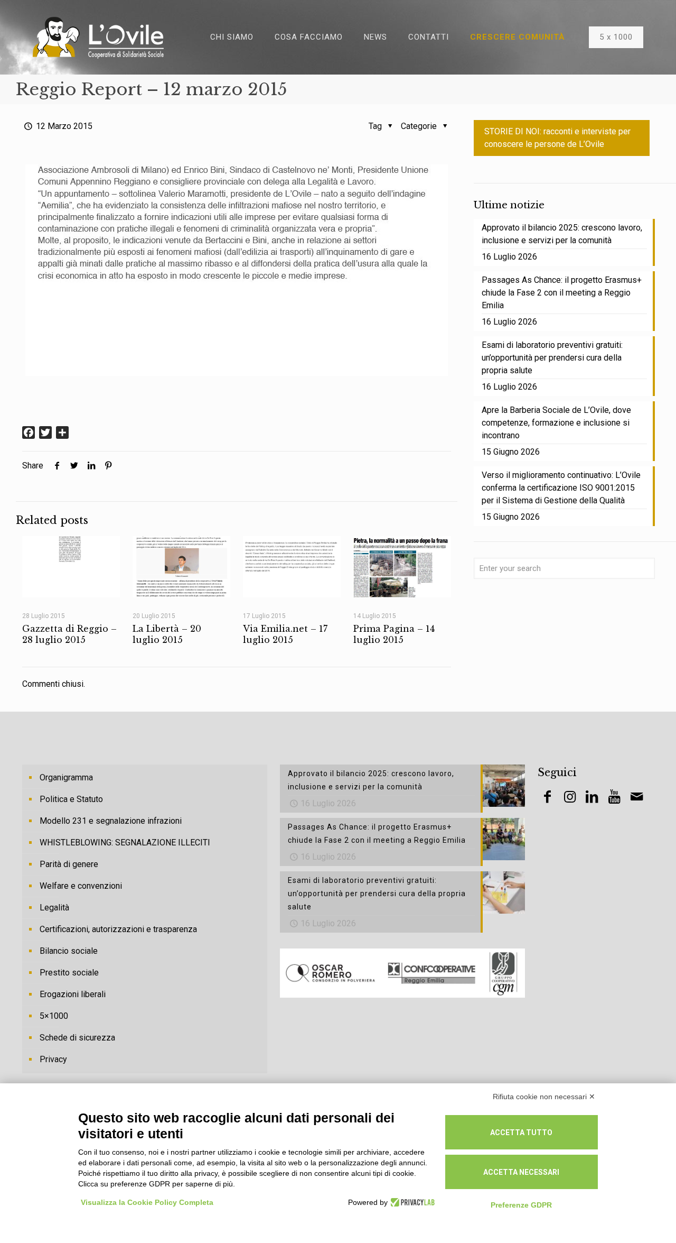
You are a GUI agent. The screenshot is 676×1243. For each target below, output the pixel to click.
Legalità (54, 908)
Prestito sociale (69, 973)
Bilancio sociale (69, 951)
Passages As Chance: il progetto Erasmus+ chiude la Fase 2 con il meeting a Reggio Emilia (562, 292)
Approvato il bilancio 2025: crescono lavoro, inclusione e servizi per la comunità (562, 234)
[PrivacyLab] (411, 1202)
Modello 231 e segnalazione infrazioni (111, 821)
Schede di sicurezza (77, 1038)
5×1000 (54, 1016)
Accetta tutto (521, 1132)
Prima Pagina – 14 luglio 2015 (394, 634)
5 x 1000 (616, 37)
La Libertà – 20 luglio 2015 (167, 634)
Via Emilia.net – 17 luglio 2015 (285, 634)
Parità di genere (69, 864)
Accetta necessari (521, 1172)
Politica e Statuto (71, 799)
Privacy (53, 1059)
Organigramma (66, 777)
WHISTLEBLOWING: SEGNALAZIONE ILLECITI (125, 842)
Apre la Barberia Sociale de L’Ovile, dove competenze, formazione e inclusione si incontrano (556, 422)
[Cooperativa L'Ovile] (98, 37)
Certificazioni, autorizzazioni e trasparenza (118, 929)
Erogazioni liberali (73, 994)
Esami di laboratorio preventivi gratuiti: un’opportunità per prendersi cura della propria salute (552, 357)
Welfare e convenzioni (81, 886)
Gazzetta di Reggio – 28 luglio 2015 (69, 634)
